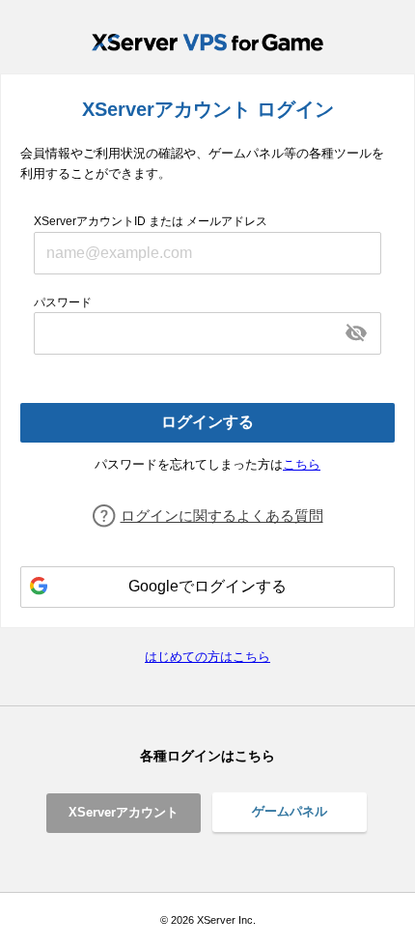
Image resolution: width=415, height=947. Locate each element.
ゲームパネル (289, 811)
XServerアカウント (124, 812)
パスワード (63, 302)
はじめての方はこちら (207, 656)
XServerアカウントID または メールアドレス (150, 221)
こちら (301, 464)
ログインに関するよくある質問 (222, 515)
